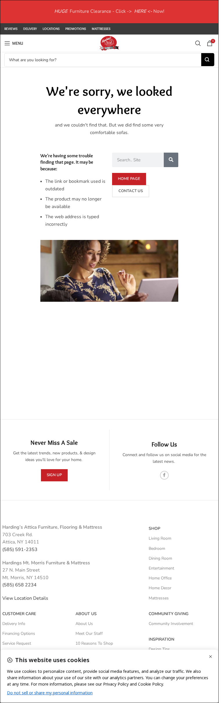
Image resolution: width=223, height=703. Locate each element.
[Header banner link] (109, 11)
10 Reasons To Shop (94, 643)
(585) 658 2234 (19, 585)
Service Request (16, 643)
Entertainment (161, 568)
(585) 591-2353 (19, 549)
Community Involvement (171, 623)
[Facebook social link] (164, 475)
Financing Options (18, 633)
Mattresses (159, 598)
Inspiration (161, 639)
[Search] (198, 43)
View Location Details (25, 598)
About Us (86, 614)
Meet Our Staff (89, 633)
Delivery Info (13, 623)
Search (207, 59)
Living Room (160, 538)
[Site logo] (109, 43)
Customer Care (19, 614)
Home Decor (160, 588)
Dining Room (160, 558)
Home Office (160, 578)
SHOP (154, 528)
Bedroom (157, 548)
